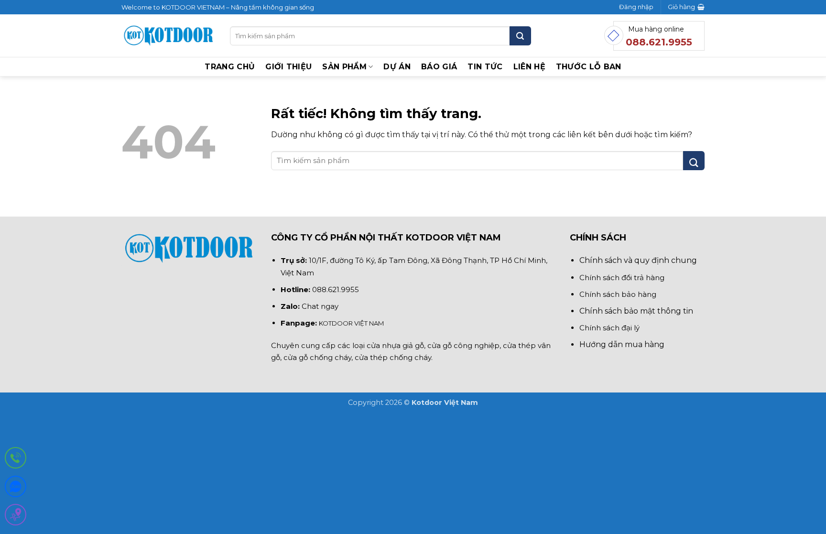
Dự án (397, 66)
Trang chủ (230, 66)
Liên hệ (529, 66)
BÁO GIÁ (439, 66)
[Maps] (15, 516)
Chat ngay (320, 306)
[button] (636, 7)
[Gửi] (520, 35)
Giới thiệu (288, 66)
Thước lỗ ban (588, 66)
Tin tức (484, 66)
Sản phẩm (344, 66)
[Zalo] (15, 488)
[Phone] (15, 459)
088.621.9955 (335, 289)
